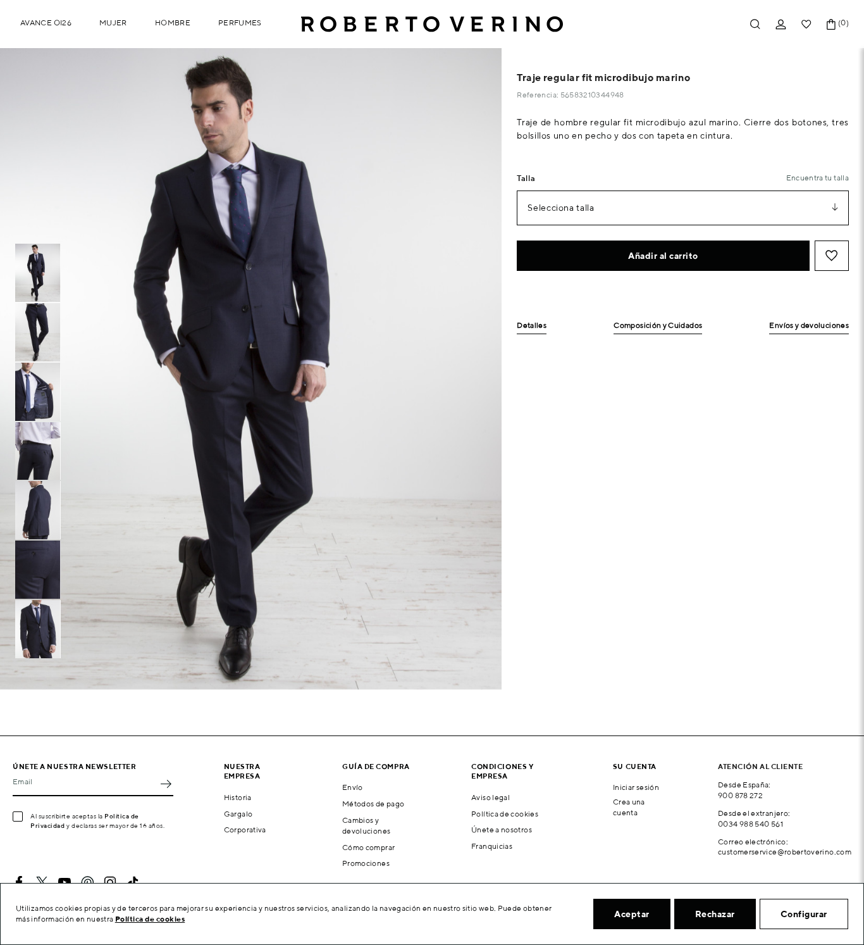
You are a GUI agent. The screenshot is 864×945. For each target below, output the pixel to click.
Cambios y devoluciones (366, 825)
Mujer (113, 22)
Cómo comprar (368, 847)
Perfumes (240, 22)
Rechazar (715, 914)
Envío (352, 787)
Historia (238, 797)
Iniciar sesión (636, 787)
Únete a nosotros (501, 829)
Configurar (804, 914)
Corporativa (245, 829)
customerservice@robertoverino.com (784, 851)
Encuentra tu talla (817, 177)
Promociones (366, 863)
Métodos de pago (373, 803)
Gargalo (238, 813)
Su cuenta (635, 766)
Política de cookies (504, 813)
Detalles (531, 326)
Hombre (172, 22)
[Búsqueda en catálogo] (755, 24)
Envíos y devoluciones (809, 326)
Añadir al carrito (663, 256)
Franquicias (491, 846)
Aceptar (632, 914)
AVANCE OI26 (45, 22)
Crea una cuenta (629, 807)
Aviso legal (490, 797)
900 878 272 (740, 795)
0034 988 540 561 (750, 824)
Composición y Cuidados (658, 326)
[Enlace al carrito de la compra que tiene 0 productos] (831, 24)
